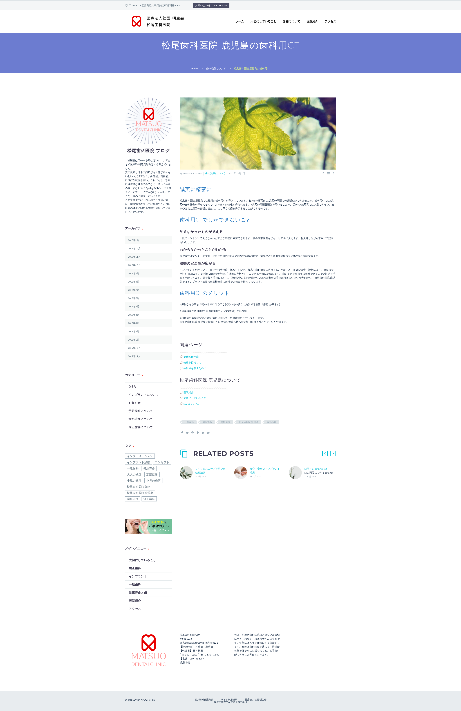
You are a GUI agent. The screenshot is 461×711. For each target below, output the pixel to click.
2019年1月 (133, 240)
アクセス (330, 21)
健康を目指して (192, 362)
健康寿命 (207, 422)
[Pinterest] (192, 432)
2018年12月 (134, 248)
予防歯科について (141, 411)
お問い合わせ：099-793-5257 (211, 5)
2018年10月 (134, 265)
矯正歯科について (141, 427)
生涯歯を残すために (194, 368)
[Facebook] (182, 432)
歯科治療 (271, 422)
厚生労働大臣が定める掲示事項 (230, 702)
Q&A (132, 386)
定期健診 (225, 422)
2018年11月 (134, 256)
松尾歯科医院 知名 (248, 422)
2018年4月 (133, 314)
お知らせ (135, 403)
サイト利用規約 (229, 699)
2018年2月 (133, 331)
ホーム (239, 21)
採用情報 (185, 662)
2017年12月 (134, 348)
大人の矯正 (134, 474)
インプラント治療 (138, 462)
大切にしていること (263, 21)
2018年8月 (133, 281)
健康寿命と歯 (191, 356)
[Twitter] (187, 432)
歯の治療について (215, 173)
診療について (291, 21)
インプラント (138, 576)
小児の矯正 (153, 480)
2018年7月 (133, 290)
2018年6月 (133, 298)
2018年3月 (133, 323)
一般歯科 (189, 422)
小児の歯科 (134, 480)
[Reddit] (208, 432)
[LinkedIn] (203, 432)
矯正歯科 (149, 499)
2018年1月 (133, 339)
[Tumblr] (197, 432)
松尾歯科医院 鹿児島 (140, 493)
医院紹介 (312, 21)
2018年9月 (133, 273)
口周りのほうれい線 (315, 468)
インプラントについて (144, 394)
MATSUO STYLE (191, 403)
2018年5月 (133, 306)
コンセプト (162, 462)
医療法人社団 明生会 (256, 699)
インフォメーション (140, 456)
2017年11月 (134, 356)
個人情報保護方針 (204, 699)
